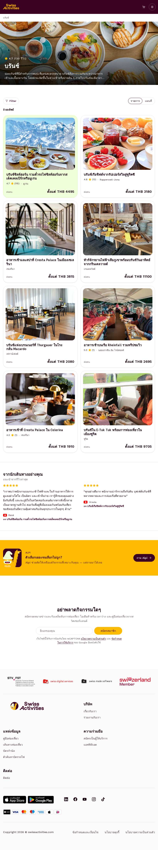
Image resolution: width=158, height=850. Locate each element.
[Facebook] (75, 800)
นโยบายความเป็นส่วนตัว (93, 638)
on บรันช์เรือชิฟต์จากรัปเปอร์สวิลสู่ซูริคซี (104, 506)
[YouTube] (85, 800)
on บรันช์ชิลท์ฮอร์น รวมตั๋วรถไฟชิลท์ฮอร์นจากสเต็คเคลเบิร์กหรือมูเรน (37, 519)
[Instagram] (94, 800)
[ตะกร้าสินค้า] (143, 6)
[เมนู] (152, 6)
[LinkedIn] (66, 800)
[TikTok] (103, 800)
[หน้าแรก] (11, 7)
